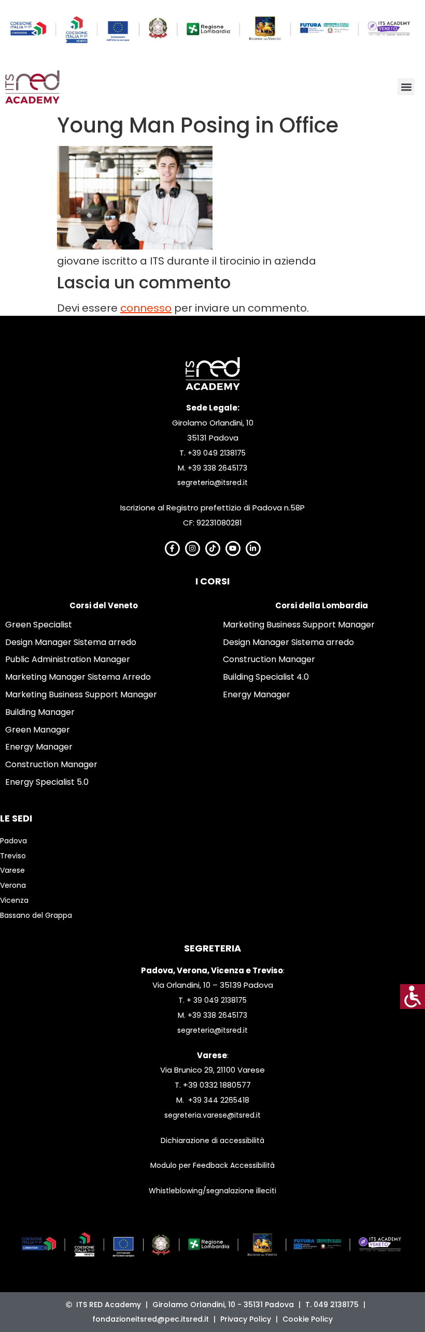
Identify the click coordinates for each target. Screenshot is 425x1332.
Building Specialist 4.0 (266, 677)
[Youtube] (232, 548)
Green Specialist (38, 625)
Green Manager (37, 730)
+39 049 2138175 (217, 453)
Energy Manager (39, 747)
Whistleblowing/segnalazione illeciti (212, 1190)
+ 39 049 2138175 (217, 1000)
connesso (146, 308)
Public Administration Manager (67, 659)
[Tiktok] (212, 548)
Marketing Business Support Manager (81, 694)
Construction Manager (51, 764)
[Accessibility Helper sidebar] (412, 996)
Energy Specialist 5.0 (47, 782)
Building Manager (40, 712)
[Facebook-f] (172, 548)
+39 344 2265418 (218, 1100)
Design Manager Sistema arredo (70, 642)
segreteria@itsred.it (212, 482)
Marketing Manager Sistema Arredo (78, 677)
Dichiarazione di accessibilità (212, 1140)
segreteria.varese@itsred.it (212, 1115)
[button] (406, 86)
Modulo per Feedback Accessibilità (212, 1165)
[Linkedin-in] (253, 548)
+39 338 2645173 (217, 468)
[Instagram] (192, 548)
